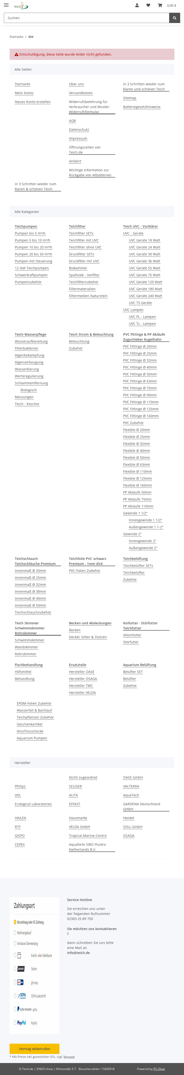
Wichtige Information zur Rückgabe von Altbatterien (90, 172)
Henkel (128, 818)
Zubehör (76, 348)
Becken (74, 630)
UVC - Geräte (133, 233)
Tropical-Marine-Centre (88, 835)
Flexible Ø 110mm (137, 471)
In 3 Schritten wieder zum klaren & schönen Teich (35, 186)
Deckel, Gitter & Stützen (88, 637)
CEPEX (20, 844)
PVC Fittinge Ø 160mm (141, 416)
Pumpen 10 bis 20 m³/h (33, 247)
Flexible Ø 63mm (136, 464)
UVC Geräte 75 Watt (144, 275)
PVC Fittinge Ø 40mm (140, 367)
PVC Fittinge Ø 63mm (140, 381)
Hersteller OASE (81, 671)
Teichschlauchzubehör (33, 612)
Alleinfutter (132, 635)
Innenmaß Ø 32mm (30, 584)
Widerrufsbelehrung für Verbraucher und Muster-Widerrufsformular (89, 106)
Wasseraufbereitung (31, 341)
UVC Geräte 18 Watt (144, 240)
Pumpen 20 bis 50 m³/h (33, 254)
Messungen (24, 397)
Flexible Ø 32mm (136, 443)
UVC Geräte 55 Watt (144, 268)
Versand (69, 1057)
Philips (20, 786)
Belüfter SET (133, 671)
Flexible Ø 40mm (136, 450)
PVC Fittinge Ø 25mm (140, 353)
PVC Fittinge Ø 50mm (140, 374)
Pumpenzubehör (28, 282)
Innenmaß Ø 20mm (30, 570)
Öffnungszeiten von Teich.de (85, 150)
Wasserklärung (27, 369)
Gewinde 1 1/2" (135, 513)
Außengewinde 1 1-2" (146, 527)
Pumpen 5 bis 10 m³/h (32, 240)
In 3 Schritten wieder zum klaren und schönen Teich (144, 86)
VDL (18, 795)
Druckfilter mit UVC (84, 261)
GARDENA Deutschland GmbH (141, 806)
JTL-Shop (159, 1069)
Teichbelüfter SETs (138, 565)
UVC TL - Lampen (142, 323)
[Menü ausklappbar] (6, 3)
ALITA (73, 795)
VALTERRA (131, 786)
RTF (18, 826)
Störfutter (131, 642)
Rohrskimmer (25, 654)
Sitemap (129, 98)
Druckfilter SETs (81, 254)
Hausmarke (78, 818)
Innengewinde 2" (142, 541)
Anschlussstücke (30, 731)
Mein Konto (24, 93)
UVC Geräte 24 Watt (144, 247)
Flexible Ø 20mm (136, 429)
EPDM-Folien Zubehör (34, 703)
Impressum (78, 138)
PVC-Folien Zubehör (84, 570)
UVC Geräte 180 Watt (145, 289)
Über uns (76, 84)
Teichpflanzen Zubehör (35, 717)
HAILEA (20, 818)
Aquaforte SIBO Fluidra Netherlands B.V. (87, 847)
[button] (137, 5)
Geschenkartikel (29, 724)
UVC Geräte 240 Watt (145, 295)
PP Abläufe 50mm (137, 492)
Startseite (22, 84)
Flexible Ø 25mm (136, 436)
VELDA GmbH (79, 826)
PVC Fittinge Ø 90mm (140, 395)
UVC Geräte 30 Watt (144, 254)
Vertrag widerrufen (34, 1048)
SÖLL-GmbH (132, 826)
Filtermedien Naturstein (88, 295)
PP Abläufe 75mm (137, 499)
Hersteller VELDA (82, 692)
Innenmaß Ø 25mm (30, 577)
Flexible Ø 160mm (137, 485)
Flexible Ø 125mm (137, 478)
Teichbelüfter (134, 572)
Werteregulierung (29, 376)
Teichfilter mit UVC (84, 240)
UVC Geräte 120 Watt (145, 282)
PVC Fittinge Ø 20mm (140, 346)
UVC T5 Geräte (140, 302)
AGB (72, 120)
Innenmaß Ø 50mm (30, 605)
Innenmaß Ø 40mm (30, 598)
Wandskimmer (26, 647)
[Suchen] (174, 18)
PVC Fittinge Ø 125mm (141, 409)
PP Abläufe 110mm (138, 506)
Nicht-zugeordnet (83, 777)
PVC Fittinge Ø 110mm (141, 402)
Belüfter (129, 678)
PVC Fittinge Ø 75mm (140, 388)
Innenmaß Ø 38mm (30, 591)
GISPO (20, 835)
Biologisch (29, 390)
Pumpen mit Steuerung (33, 261)
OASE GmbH (133, 777)
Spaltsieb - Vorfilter (84, 275)
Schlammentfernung (31, 383)
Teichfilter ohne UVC (85, 247)
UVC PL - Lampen (142, 316)
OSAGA (128, 835)
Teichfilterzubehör (83, 282)
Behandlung (24, 678)
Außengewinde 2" (143, 548)
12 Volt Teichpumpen (32, 268)
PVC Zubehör (133, 422)
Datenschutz (79, 129)
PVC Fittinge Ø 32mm (140, 360)
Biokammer (78, 268)
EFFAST (74, 804)
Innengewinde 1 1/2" (145, 520)
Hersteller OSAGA (83, 678)
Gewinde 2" (132, 534)
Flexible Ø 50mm (136, 457)
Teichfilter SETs (81, 233)
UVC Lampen (133, 309)
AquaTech (131, 795)
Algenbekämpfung (29, 355)
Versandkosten (81, 93)
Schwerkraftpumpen (31, 275)
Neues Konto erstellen (33, 101)
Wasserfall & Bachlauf (34, 710)
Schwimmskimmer (29, 640)
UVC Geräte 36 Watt (144, 261)
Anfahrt (75, 161)
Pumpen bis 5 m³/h (30, 233)
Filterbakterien (26, 348)
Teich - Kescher (27, 404)
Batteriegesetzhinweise (142, 106)
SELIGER (75, 786)
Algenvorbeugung (29, 362)
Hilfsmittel (23, 671)
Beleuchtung (79, 341)
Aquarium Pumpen (32, 738)
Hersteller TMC (81, 685)
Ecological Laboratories (33, 804)
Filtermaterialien (82, 289)
